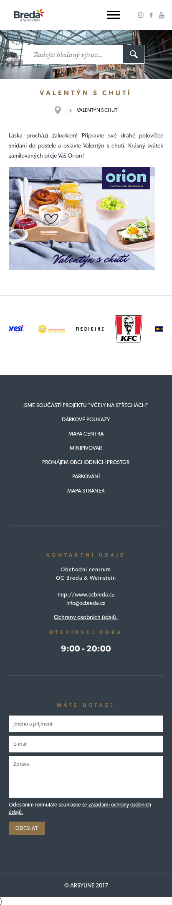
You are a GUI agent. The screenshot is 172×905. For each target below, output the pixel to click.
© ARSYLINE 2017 (86, 885)
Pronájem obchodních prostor (85, 462)
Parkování (86, 476)
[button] (113, 15)
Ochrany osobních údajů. (86, 617)
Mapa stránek (86, 491)
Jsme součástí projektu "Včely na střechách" (85, 405)
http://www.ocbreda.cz (86, 594)
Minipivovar (86, 448)
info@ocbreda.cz (85, 603)
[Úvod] (62, 110)
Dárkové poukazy (86, 419)
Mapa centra (86, 433)
